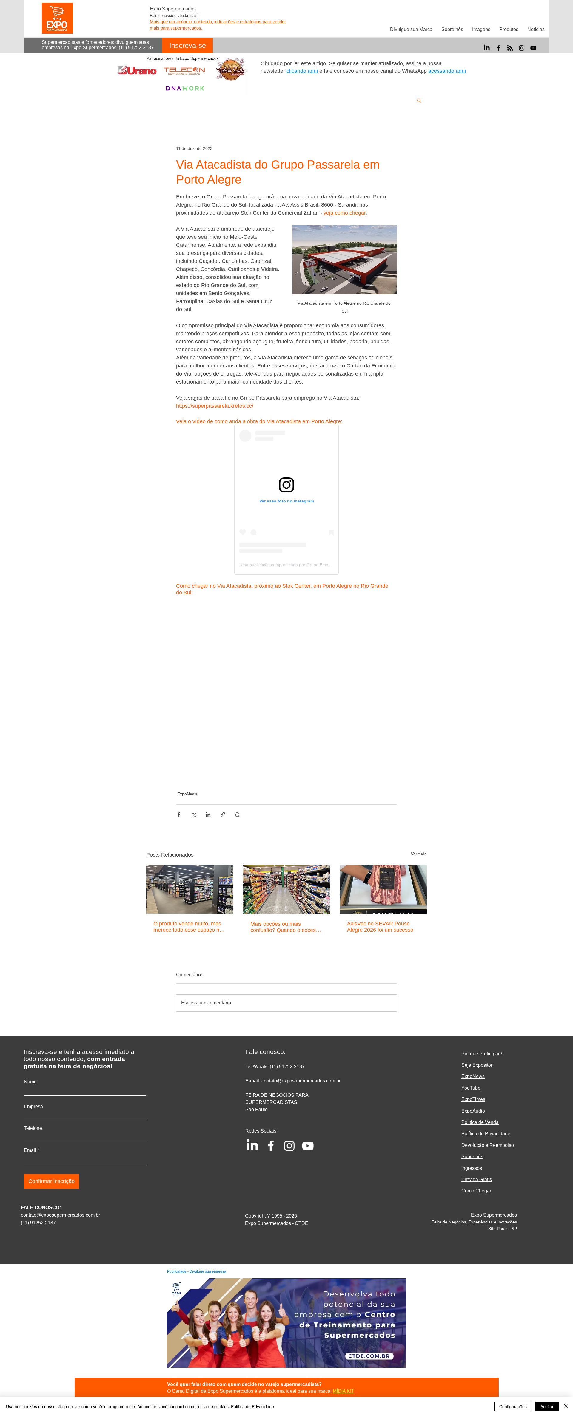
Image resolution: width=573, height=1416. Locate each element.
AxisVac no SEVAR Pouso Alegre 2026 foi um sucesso (380, 927)
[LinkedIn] (486, 48)
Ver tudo (419, 854)
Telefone (33, 1128)
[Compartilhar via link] (223, 814)
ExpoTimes (473, 1099)
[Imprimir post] (237, 814)
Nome (30, 1082)
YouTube (470, 1088)
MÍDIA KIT (343, 1391)
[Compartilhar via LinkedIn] (208, 814)
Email (30, 1150)
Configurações (513, 1406)
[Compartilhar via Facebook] (179, 814)
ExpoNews (187, 794)
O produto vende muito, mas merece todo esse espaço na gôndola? (187, 927)
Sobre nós (472, 1156)
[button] (419, 100)
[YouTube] (533, 48)
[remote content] (286, 500)
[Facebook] (498, 48)
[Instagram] (521, 48)
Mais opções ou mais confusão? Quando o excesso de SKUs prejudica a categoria (285, 927)
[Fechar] (565, 1406)
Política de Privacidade (252, 1406)
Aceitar (547, 1406)
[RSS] (510, 48)
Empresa (33, 1106)
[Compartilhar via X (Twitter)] (193, 814)
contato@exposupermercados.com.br (60, 1215)
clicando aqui (302, 71)
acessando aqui (447, 71)
